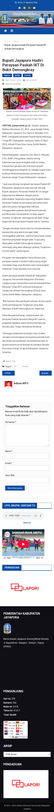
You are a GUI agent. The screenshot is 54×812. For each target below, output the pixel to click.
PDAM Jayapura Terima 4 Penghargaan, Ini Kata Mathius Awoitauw (10, 373)
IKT (15, 366)
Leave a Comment (13, 84)
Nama (8, 451)
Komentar (10, 422)
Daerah (28, 75)
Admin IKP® (31, 80)
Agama (7, 75)
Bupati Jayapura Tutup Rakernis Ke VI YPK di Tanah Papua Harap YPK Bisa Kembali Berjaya (47, 373)
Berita (17, 75)
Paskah (25, 366)
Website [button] (27, 523)
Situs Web (10, 475)
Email (8, 463)
